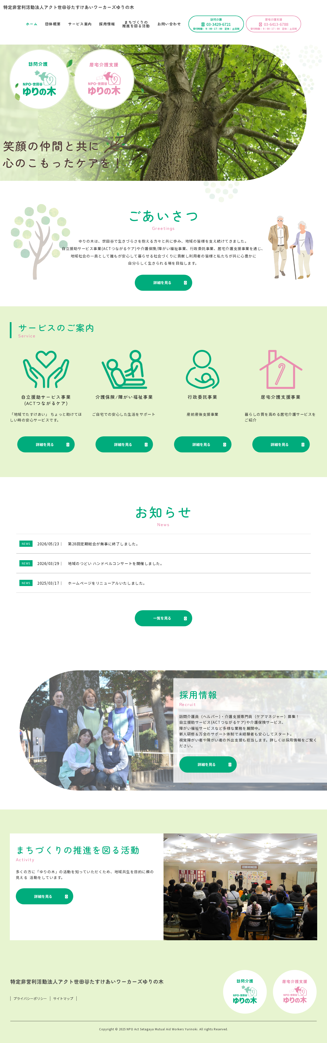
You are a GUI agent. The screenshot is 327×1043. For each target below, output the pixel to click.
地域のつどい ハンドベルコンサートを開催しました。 (116, 563)
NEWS (26, 543)
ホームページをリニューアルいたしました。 (107, 583)
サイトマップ (63, 998)
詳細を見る (162, 282)
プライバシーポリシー (30, 998)
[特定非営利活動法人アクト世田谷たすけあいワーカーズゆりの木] (163, 7)
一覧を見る (162, 618)
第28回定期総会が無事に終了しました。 (104, 543)
